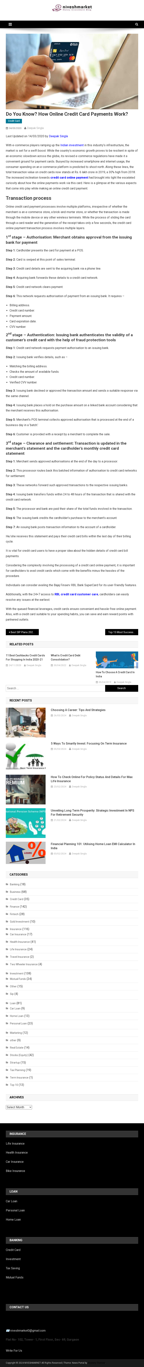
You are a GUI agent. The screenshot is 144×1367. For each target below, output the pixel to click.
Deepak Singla (35, 128)
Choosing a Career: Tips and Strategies (78, 710)
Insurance (16, 929)
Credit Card (14, 121)
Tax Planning (17, 1070)
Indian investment (72, 145)
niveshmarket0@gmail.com (28, 1330)
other (13, 1040)
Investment (16, 973)
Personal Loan (18, 1023)
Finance (14, 906)
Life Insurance (18, 949)
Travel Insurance (19, 956)
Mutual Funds (18, 978)
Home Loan (16, 1015)
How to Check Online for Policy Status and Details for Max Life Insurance (92, 779)
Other (13, 986)
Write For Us (14, 1350)
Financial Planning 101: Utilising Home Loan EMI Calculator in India (93, 846)
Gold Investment (19, 921)
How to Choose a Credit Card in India (115, 674)
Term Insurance (19, 1077)
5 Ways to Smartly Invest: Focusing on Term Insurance (89, 743)
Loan (13, 1003)
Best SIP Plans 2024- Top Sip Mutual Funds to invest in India (25, 632)
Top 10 (14, 1084)
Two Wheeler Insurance (24, 964)
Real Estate (16, 1047)
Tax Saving (13, 1268)
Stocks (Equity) (19, 1055)
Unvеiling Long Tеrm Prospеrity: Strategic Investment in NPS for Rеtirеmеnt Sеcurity (92, 812)
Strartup (15, 1062)
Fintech (14, 914)
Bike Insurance (15, 1171)
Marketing (16, 1032)
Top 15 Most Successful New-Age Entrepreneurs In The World (123, 632)
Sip (12, 993)
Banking (15, 884)
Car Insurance (18, 934)
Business (15, 891)
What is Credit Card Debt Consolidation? (65, 657)
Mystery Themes (96, 1363)
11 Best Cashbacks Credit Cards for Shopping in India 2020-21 (25, 657)
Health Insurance (20, 941)
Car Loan (15, 1008)
